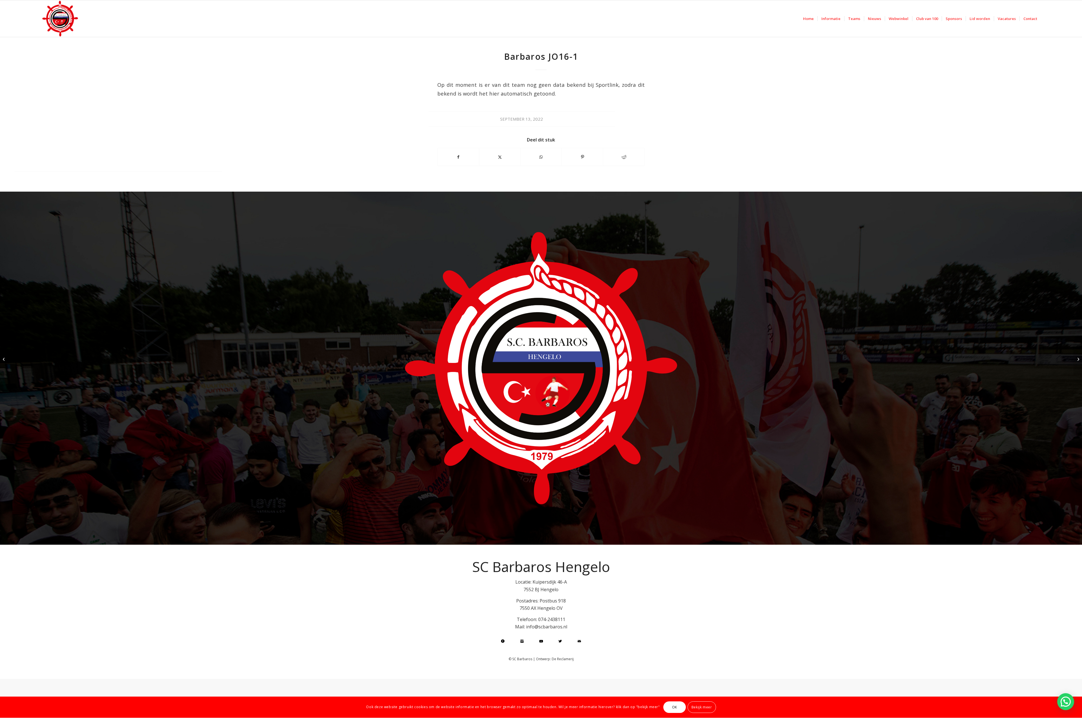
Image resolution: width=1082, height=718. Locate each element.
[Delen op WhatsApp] (541, 157)
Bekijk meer (701, 707)
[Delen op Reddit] (623, 157)
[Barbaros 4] (4, 359)
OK (674, 707)
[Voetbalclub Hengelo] (60, 18)
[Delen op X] (499, 157)
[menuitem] (808, 18)
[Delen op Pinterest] (582, 157)
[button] (1065, 701)
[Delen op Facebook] (458, 157)
